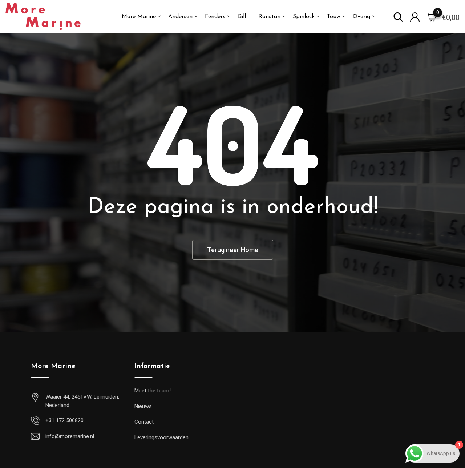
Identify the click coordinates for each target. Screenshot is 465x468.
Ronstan (269, 17)
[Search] (398, 16)
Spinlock (304, 17)
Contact (144, 422)
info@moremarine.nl (69, 436)
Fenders (215, 17)
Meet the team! (152, 390)
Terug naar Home (232, 250)
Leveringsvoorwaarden (161, 437)
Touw (333, 17)
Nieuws (143, 406)
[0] (431, 17)
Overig (361, 17)
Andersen (180, 17)
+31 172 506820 (64, 420)
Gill (242, 17)
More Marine (139, 17)
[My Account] (415, 16)
